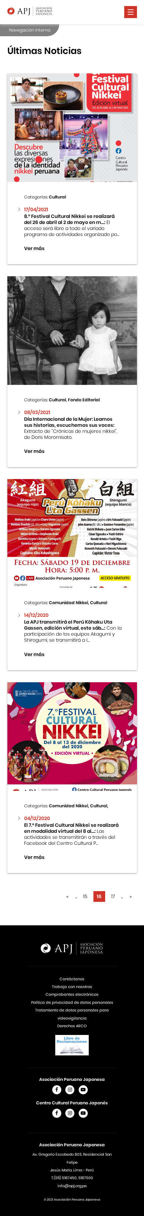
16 (99, 896)
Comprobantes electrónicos (72, 994)
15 (85, 896)
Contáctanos (72, 979)
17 (113, 896)
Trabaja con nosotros (72, 986)
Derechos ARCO (72, 1026)
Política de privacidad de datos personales (72, 1002)
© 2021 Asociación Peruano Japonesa (72, 1200)
